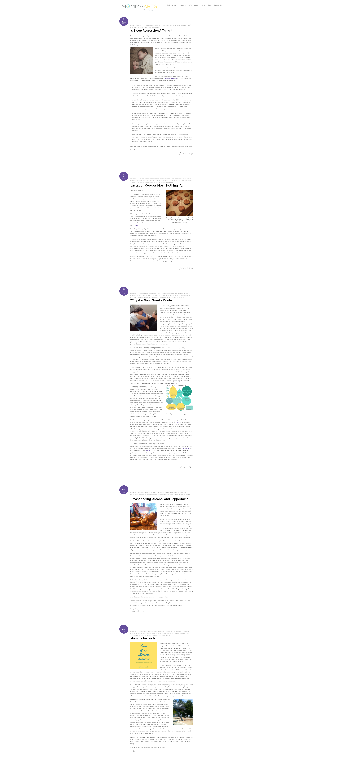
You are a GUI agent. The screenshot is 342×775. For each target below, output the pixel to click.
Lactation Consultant (140, 25)
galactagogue (139, 180)
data (177, 422)
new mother (160, 24)
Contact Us (217, 5)
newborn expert (185, 295)
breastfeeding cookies (178, 179)
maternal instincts (146, 633)
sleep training (147, 27)
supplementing (161, 182)
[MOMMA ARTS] (139, 10)
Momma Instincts (143, 638)
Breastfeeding (147, 179)
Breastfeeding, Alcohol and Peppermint (159, 499)
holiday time (158, 492)
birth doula (149, 295)
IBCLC (144, 180)
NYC (139, 182)
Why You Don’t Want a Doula (151, 300)
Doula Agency (157, 293)
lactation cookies (163, 180)
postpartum (167, 24)
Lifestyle (149, 631)
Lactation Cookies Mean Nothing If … (156, 185)
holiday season (146, 494)
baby (172, 24)
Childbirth (146, 293)
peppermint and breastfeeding (146, 496)
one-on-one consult (171, 78)
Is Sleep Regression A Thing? (151, 30)
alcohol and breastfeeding (169, 492)
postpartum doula (152, 182)
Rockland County (181, 25)
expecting (165, 295)
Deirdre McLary (134, 24)
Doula (145, 24)
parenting (139, 635)
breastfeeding (186, 24)
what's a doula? (181, 297)
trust (170, 635)
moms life (154, 633)
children (186, 631)
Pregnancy (181, 293)
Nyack (167, 25)
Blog (209, 5)
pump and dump (165, 496)
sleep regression (138, 27)
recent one (186, 448)
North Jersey (162, 25)
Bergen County (178, 24)
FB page (135, 225)
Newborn (155, 25)
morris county (179, 180)
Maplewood (149, 25)
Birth (144, 295)
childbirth (155, 295)
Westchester (155, 27)
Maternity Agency (152, 24)
